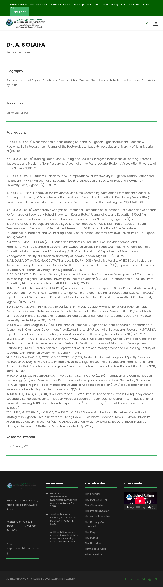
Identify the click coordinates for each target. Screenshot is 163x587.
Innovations (134, 4)
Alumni (146, 4)
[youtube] (149, 579)
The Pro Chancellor (97, 511)
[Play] (128, 507)
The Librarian (93, 543)
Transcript (79, 4)
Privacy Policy (93, 554)
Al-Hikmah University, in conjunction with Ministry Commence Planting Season (64, 536)
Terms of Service (95, 549)
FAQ (12, 8)
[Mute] (149, 507)
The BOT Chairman (96, 499)
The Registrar (93, 532)
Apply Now (20, 11)
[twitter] (143, 579)
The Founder (92, 494)
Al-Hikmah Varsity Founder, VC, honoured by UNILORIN (63, 517)
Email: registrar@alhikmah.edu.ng (22, 548)
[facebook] (125, 579)
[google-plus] (131, 579)
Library (114, 4)
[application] (140, 501)
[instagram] (155, 579)
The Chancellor (94, 505)
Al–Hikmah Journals (60, 4)
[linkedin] (138, 579)
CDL (123, 4)
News (105, 4)
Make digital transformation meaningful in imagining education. (63, 498)
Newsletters (93, 4)
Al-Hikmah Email (18, 4)
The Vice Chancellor (97, 516)
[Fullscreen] (153, 507)
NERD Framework (38, 4)
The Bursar (91, 538)
